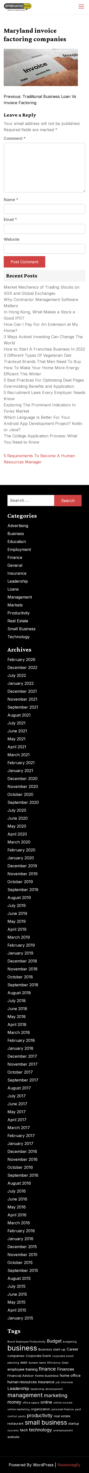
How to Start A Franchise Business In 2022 (44, 349)
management (25, 1395)
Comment (15, 138)
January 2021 (20, 770)
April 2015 (16, 1310)
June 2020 (17, 818)
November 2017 (22, 1064)
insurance (46, 1382)
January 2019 (20, 953)
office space (30, 1402)
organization (40, 1409)
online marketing (18, 1409)
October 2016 (20, 1167)
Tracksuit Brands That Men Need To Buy (42, 361)
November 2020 (22, 786)
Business (15, 533)
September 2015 (22, 1270)
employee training (22, 1369)
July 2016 (16, 1191)
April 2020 (17, 834)
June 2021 (17, 730)
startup (73, 1423)
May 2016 (16, 1206)
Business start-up (52, 1349)
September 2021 (22, 707)
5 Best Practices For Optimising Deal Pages (44, 380)
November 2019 (22, 873)
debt (23, 1362)
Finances (65, 1369)
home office (70, 1375)
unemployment (63, 1430)
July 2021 (16, 723)
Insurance (16, 573)
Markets (15, 604)
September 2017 (22, 1080)
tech (24, 1430)
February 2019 (21, 945)
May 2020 (16, 826)
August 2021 (19, 715)
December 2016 (22, 1151)
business (22, 1348)
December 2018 (22, 961)
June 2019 (17, 913)
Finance (14, 557)
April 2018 (16, 1024)
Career (72, 1349)
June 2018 (17, 1008)
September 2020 (23, 802)
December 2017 (22, 1056)
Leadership (17, 581)
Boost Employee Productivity (26, 1341)
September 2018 (22, 984)
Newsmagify (68, 1464)
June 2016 (17, 1199)
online (46, 1402)
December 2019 (22, 865)
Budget (54, 1341)
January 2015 (20, 1318)
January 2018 (20, 1048)
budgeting (70, 1341)
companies (15, 1356)
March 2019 (18, 937)
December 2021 (22, 691)
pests (22, 1416)
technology (40, 1429)
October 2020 (20, 794)
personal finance (62, 1409)
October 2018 (20, 976)
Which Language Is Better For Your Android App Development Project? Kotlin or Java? (43, 423)
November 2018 (22, 968)
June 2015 (17, 1294)
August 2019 (19, 897)
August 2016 (19, 1183)
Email (10, 219)
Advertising (17, 525)
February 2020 (21, 849)
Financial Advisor (20, 1376)
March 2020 (18, 842)
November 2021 (22, 699)
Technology (18, 636)
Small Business (21, 628)
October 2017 (20, 1072)
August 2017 (19, 1087)
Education (16, 541)
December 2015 (22, 1246)
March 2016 (18, 1222)
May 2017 (16, 1111)
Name (11, 199)
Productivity (18, 612)
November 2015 (22, 1254)
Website (12, 239)
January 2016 (20, 1238)
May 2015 (16, 1302)
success (13, 1430)
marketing (55, 1395)
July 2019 (16, 905)
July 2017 (16, 1095)
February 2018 (21, 1040)
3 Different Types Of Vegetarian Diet (37, 355)
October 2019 (20, 881)
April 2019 (16, 929)
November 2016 (22, 1159)
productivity (40, 1415)
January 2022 (20, 683)
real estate (62, 1416)
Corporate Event (38, 1356)
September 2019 (22, 889)
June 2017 (17, 1103)
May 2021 (16, 738)
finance (47, 1369)
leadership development (46, 1389)
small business (46, 1422)
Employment (19, 549)
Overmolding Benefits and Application (39, 386)
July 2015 (16, 1286)
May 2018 (16, 1016)
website (13, 1437)
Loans (13, 589)
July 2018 (16, 1000)
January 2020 (20, 857)
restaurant (15, 1423)
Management (19, 597)
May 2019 (16, 921)
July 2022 (16, 675)
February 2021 (21, 762)
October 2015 (20, 1262)
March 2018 (18, 1032)
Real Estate (17, 620)
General (14, 565)
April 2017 (16, 1119)
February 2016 (21, 1230)
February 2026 (21, 659)
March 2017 (18, 1127)
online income (62, 1402)
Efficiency (54, 1362)
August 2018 (19, 992)
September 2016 (22, 1175)
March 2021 (18, 754)
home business (47, 1376)
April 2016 (16, 1214)
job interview (64, 1382)
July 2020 (16, 810)
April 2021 (16, 746)
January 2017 (20, 1143)
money (14, 1402)
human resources (22, 1382)
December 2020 (22, 778)
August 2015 (19, 1278)
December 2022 (22, 667)
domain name (37, 1362)
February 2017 (21, 1135)
